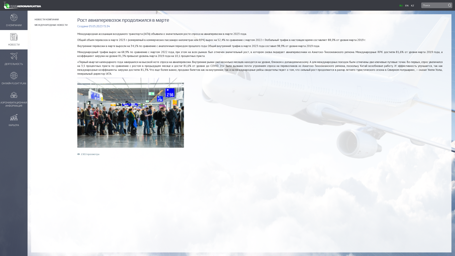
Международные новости (51, 24)
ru (401, 5)
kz (412, 5)
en (406, 5)
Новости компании (47, 19)
